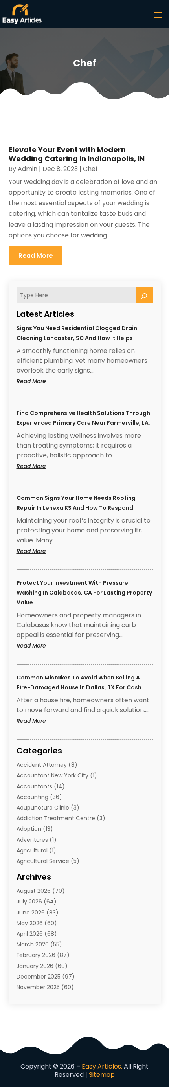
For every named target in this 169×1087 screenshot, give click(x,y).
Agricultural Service (43, 861)
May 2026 (30, 923)
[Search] (144, 295)
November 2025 (38, 987)
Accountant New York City (52, 775)
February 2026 (36, 955)
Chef (90, 168)
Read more (46, 381)
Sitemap (102, 1074)
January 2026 (35, 966)
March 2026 (33, 944)
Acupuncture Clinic (43, 808)
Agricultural (32, 850)
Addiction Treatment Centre (56, 818)
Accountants (34, 786)
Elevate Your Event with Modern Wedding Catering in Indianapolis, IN (77, 154)
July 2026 (29, 901)
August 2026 (34, 891)
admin (27, 168)
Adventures (32, 840)
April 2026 (30, 934)
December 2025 (39, 977)
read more (35, 255)
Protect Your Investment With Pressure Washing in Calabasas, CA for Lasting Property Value (84, 592)
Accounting (32, 797)
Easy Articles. (102, 1066)
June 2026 (31, 912)
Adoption (29, 829)
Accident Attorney (42, 765)
